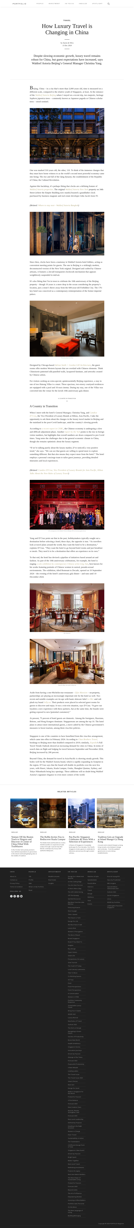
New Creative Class (74, 1107)
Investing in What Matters (77, 1200)
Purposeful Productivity (76, 1064)
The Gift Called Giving (75, 892)
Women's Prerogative (75, 931)
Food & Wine (92, 883)
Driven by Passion (74, 1054)
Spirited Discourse (74, 899)
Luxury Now (72, 928)
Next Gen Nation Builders (76, 1174)
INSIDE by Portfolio (113, 902)
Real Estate (52, 880)
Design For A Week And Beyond (76, 877)
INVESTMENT (54, 3)
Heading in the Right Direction (75, 1127)
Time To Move (72, 973)
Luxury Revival (73, 1018)
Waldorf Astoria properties (41, 189)
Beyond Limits (72, 1190)
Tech (89, 900)
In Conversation (73, 993)
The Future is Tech (74, 918)
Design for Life (73, 921)
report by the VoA (72, 432)
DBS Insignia (111, 883)
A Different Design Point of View (76, 1146)
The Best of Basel (74, 935)
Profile (31, 880)
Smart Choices (73, 1081)
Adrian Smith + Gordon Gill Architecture (73, 365)
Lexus (109, 899)
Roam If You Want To (75, 942)
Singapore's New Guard (76, 1150)
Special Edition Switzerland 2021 (113, 887)
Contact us (13, 880)
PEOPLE (40, 3)
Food (69, 983)
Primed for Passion (74, 1097)
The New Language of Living (75, 1211)
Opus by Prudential (113, 880)
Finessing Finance (74, 907)
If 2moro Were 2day (74, 888)
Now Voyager (72, 911)
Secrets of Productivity (76, 1036)
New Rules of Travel (75, 1021)
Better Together (73, 1160)
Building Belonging (74, 1216)
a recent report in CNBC (52, 428)
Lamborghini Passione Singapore (114, 906)
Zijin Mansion (81, 692)
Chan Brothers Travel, (88, 739)
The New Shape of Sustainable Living (74, 1178)
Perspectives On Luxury (76, 959)
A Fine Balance (73, 1100)
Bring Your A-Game (74, 1011)
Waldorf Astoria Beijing (45, 95)
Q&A (30, 883)
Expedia (93, 742)
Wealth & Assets (54, 876)
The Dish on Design (74, 1028)
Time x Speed (72, 914)
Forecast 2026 (72, 1186)
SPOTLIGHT (97, 3)
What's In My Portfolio (36, 887)
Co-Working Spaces (74, 976)
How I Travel (72, 1135)
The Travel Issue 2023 (75, 1078)
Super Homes (72, 952)
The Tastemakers (74, 1142)
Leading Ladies (73, 1071)
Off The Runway (73, 895)
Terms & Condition (16, 887)
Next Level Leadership (75, 1119)
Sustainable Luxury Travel (74, 1006)
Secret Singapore (113, 895)
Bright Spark (72, 1157)
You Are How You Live (75, 885)
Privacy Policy (15, 883)
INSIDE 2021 (72, 1014)
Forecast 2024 (72, 1104)
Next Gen (71, 1085)
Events (90, 904)
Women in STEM (73, 997)
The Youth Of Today (75, 966)
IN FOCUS (69, 3)
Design (90, 894)
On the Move (72, 1207)
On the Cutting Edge (75, 882)
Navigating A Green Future (74, 1032)
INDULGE (83, 3)
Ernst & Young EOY (113, 876)
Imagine (70, 945)
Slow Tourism (72, 962)
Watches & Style (93, 876)
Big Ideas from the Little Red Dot (76, 903)
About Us (13, 876)
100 (30, 876)
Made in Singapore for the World (75, 1092)
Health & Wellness (74, 1043)
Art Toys (71, 980)
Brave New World (74, 1040)
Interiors (90, 887)
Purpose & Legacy (74, 1171)
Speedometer (92, 880)
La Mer (90, 699)
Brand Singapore (74, 938)
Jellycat (47, 702)
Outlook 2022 (72, 1024)
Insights (51, 883)
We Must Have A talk (75, 925)
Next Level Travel (74, 1164)
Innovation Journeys (75, 1050)
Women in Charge (74, 1131)
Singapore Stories (74, 1047)
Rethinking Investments (76, 1167)
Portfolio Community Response (75, 1001)
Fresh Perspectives (74, 986)
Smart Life (71, 956)
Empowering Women (75, 1197)
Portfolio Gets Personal (76, 1204)
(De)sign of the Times (75, 1057)
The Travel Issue (73, 1074)
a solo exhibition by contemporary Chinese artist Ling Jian (62, 564)
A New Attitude (73, 1067)
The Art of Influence (75, 1193)
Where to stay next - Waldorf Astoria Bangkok (58, 205)
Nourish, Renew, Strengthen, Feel (73, 1111)
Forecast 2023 (72, 1061)
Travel (90, 890)
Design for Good (73, 1088)
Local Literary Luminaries (76, 969)
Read (30, 890)
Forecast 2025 (72, 1116)
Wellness (91, 897)
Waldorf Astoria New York (76, 189)
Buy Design (72, 949)
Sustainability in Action (76, 1138)
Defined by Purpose (75, 1123)
